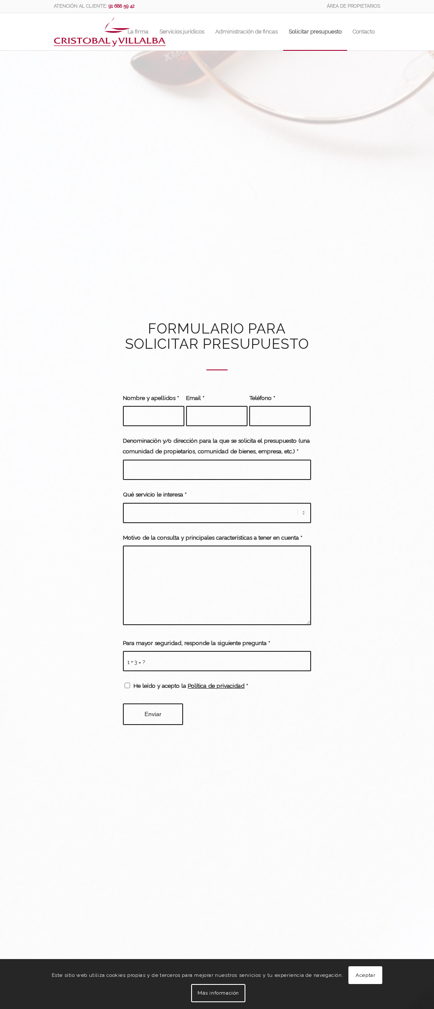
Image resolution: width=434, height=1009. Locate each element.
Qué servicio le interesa (154, 494)
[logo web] (110, 31)
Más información (218, 993)
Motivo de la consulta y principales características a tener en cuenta (212, 537)
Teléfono (262, 397)
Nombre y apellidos (151, 397)
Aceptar (365, 975)
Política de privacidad (216, 685)
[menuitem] (351, 6)
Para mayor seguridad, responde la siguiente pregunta (196, 643)
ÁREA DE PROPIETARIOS (353, 6)
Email (195, 397)
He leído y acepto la (191, 685)
